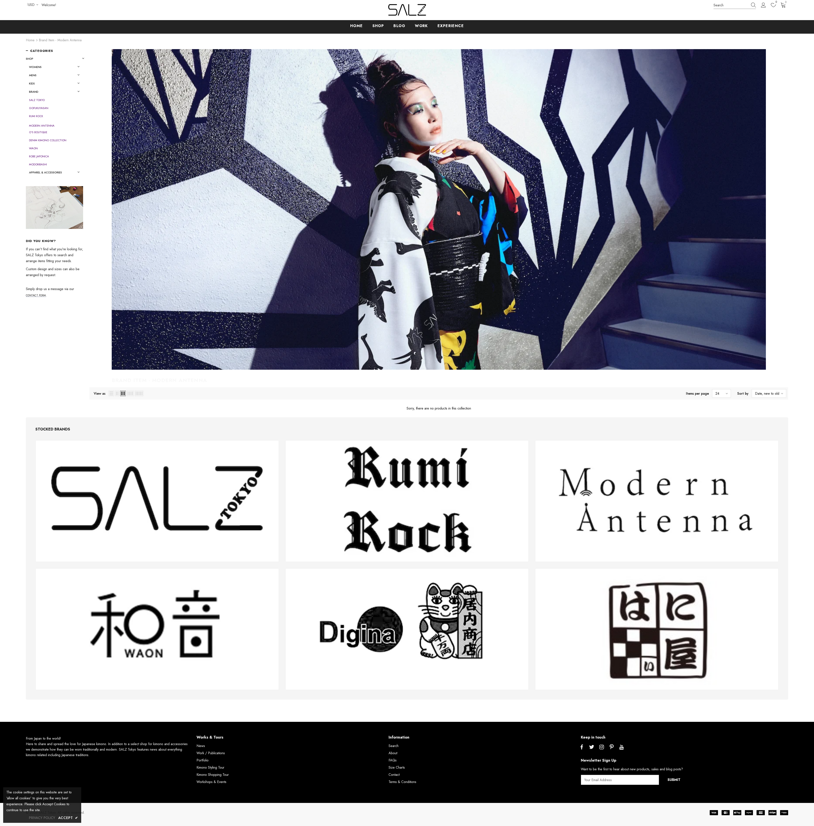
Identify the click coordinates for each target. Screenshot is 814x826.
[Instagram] (601, 747)
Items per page (697, 393)
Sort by (742, 393)
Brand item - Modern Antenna (60, 40)
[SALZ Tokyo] (157, 501)
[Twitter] (591, 747)
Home (30, 40)
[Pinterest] (611, 747)
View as (99, 393)
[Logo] (407, 10)
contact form (36, 295)
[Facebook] (581, 747)
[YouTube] (621, 747)
